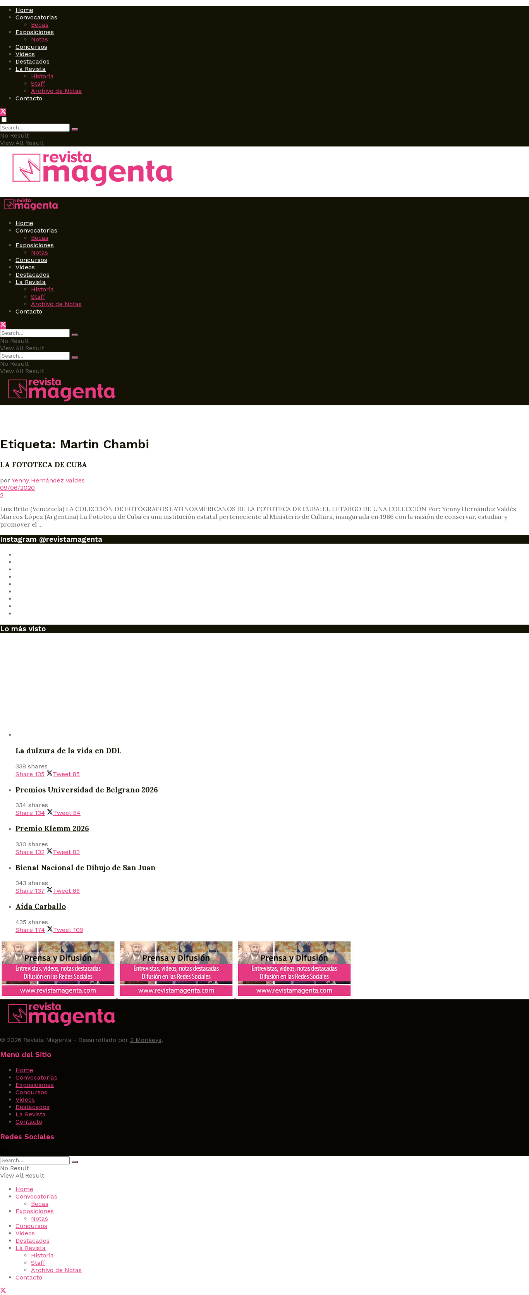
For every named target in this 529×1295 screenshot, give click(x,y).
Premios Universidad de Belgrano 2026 (86, 789)
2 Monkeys (145, 1040)
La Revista (30, 68)
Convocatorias (36, 17)
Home (24, 10)
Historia (42, 76)
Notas (39, 39)
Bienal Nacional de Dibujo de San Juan (85, 867)
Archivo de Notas (56, 91)
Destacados (32, 61)
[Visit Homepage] (89, 187)
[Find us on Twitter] (3, 112)
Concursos (31, 46)
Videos (25, 54)
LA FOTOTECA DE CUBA (43, 464)
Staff (38, 83)
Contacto (28, 98)
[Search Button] (75, 129)
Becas (39, 24)
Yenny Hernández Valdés (48, 480)
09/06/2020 (17, 487)
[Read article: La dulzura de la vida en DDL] (272, 689)
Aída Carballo (40, 906)
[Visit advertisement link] (59, 995)
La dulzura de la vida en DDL (69, 750)
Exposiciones (34, 32)
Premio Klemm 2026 (52, 828)
